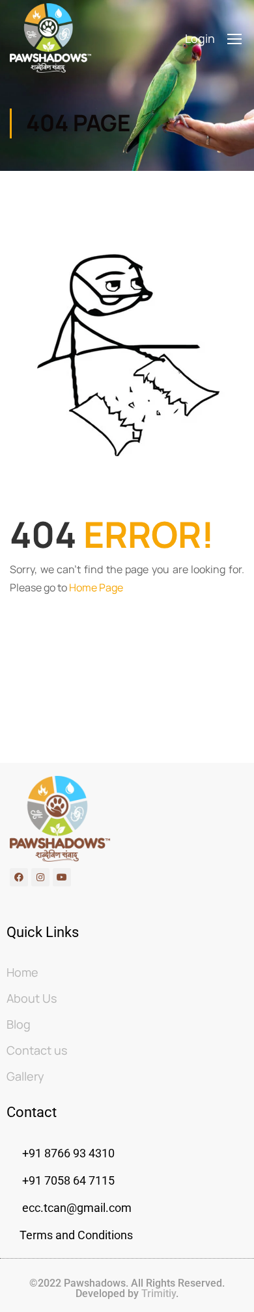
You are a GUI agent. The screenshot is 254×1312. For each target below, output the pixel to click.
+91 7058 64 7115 (67, 1180)
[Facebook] (19, 877)
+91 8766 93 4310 (68, 1153)
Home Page (96, 587)
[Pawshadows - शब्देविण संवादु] (50, 38)
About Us (32, 998)
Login (200, 38)
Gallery (25, 1076)
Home (22, 972)
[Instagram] (40, 877)
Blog (19, 1024)
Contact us (37, 1050)
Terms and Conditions (76, 1235)
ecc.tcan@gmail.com (77, 1208)
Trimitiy (157, 1293)
